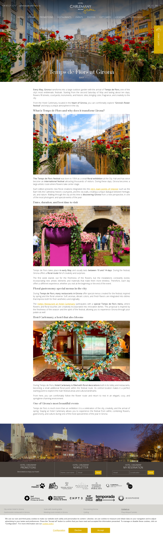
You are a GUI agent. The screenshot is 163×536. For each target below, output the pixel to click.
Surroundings (138, 17)
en (156, 5)
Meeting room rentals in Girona (56, 512)
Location (120, 17)
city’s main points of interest (104, 189)
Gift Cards (105, 17)
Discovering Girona (91, 509)
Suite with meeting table (53, 509)
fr (160, 5)
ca (149, 5)
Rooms (31, 17)
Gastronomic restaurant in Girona (17, 512)
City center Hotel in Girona (14, 509)
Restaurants (64, 17)
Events (79, 17)
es (153, 5)
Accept (100, 530)
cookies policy (47, 524)
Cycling (86, 512)
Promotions (46, 17)
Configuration (59, 530)
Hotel (20, 17)
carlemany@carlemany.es (29, 5)
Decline (78, 530)
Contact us (125, 509)
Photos (91, 17)
